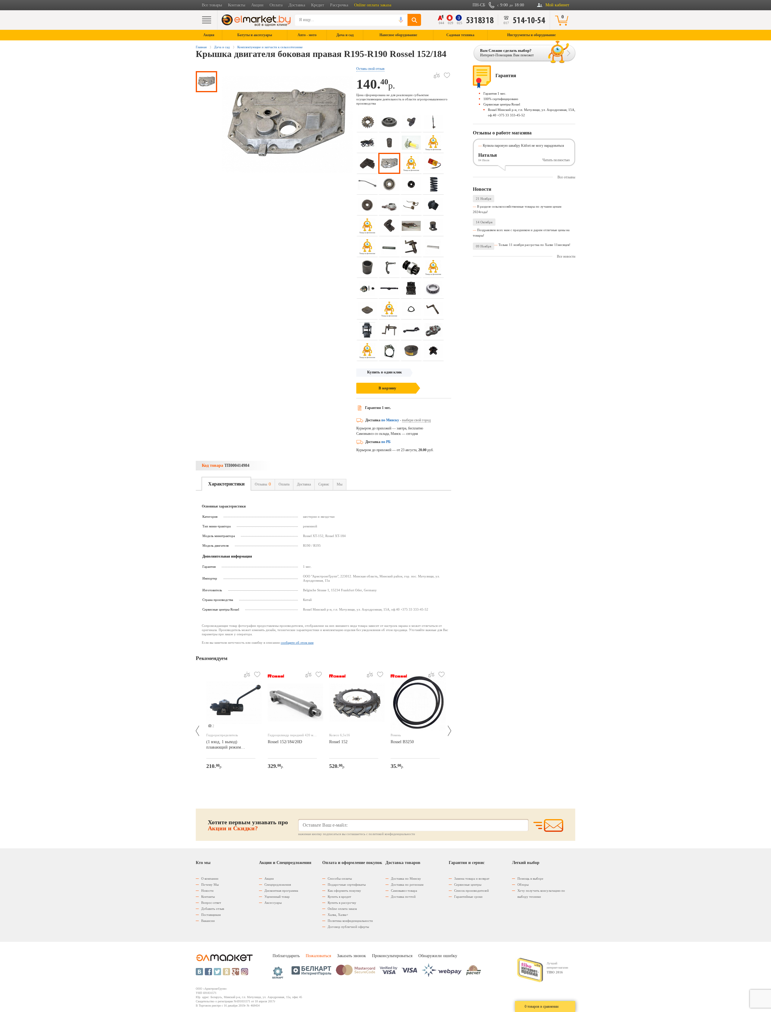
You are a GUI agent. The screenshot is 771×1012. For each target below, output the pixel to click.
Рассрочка (339, 5)
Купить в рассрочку (342, 902)
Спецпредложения (277, 884)
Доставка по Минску (406, 878)
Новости (207, 890)
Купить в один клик (384, 372)
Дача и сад (222, 47)
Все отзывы (566, 177)
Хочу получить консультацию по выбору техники (541, 893)
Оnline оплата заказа (342, 908)
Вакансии (208, 920)
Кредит (317, 5)
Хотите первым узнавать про (248, 825)
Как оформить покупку (344, 890)
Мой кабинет (557, 5)
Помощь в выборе (530, 878)
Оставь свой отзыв (370, 69)
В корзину (387, 388)
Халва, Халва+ (338, 914)
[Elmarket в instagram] (244, 971)
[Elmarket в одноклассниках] (226, 971)
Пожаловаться (318, 956)
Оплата (276, 5)
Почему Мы (210, 884)
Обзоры (523, 884)
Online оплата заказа (372, 5)
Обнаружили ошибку (437, 956)
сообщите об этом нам (297, 642)
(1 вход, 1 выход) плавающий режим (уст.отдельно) (223, 745)
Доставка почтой (403, 896)
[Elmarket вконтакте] (199, 971)
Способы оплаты (340, 878)
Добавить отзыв (212, 908)
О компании (209, 878)
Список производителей (471, 890)
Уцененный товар (277, 896)
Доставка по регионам (407, 884)
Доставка (297, 5)
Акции (257, 5)
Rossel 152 (338, 742)
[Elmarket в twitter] (217, 971)
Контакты (236, 5)
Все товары (212, 5)
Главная (201, 47)
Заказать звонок (351, 956)
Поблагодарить (286, 956)
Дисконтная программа (281, 890)
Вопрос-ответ (211, 902)
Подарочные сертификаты (347, 884)
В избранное (447, 75)
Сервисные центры (467, 884)
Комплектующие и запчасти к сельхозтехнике (270, 47)
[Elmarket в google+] (235, 971)
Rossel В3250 (402, 742)
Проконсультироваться (392, 956)
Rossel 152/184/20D (285, 742)
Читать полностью (556, 160)
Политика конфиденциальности (350, 920)
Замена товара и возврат (471, 878)
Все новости (566, 256)
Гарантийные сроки (468, 896)
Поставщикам (211, 914)
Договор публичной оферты (348, 927)
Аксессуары (273, 902)
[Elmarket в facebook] (208, 971)
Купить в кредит (339, 896)
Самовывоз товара (404, 890)
